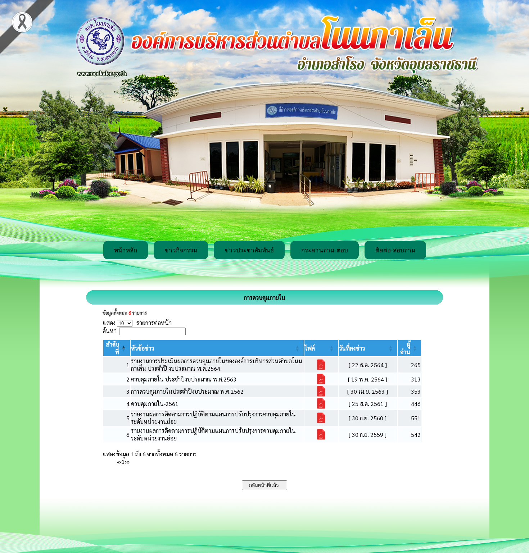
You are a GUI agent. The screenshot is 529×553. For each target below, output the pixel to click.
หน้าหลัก (125, 250)
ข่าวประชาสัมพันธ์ (249, 250)
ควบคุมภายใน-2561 (154, 403)
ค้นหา (110, 330)
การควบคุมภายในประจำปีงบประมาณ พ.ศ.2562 (187, 391)
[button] (142, 348)
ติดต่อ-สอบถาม (395, 250)
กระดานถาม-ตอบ (324, 250)
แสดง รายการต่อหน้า (137, 322)
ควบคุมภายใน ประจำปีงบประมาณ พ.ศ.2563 (183, 379)
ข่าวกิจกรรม (180, 250)
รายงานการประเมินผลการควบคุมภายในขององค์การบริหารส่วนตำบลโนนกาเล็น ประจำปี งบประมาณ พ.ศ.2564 (216, 364)
